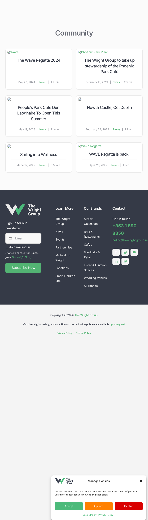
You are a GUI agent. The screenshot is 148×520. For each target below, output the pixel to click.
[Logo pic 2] (9, 146)
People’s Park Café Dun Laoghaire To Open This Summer (38, 113)
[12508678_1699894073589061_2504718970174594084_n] (9, 99)
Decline (128, 506)
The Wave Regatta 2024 (38, 60)
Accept (69, 506)
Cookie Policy (89, 515)
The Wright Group (22, 257)
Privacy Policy (105, 515)
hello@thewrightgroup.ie (130, 240)
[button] (141, 481)
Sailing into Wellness (38, 154)
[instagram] (125, 252)
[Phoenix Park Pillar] (93, 52)
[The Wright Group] (23, 206)
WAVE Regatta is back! (109, 154)
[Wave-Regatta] (90, 146)
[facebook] (116, 252)
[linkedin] (116, 261)
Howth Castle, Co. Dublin (109, 107)
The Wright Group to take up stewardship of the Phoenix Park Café (109, 66)
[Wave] (13, 52)
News (43, 82)
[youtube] (134, 252)
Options (98, 506)
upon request (117, 324)
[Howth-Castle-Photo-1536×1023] (80, 99)
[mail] (125, 261)
